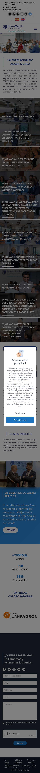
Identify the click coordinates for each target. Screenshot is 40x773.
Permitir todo (20, 420)
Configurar (20, 413)
